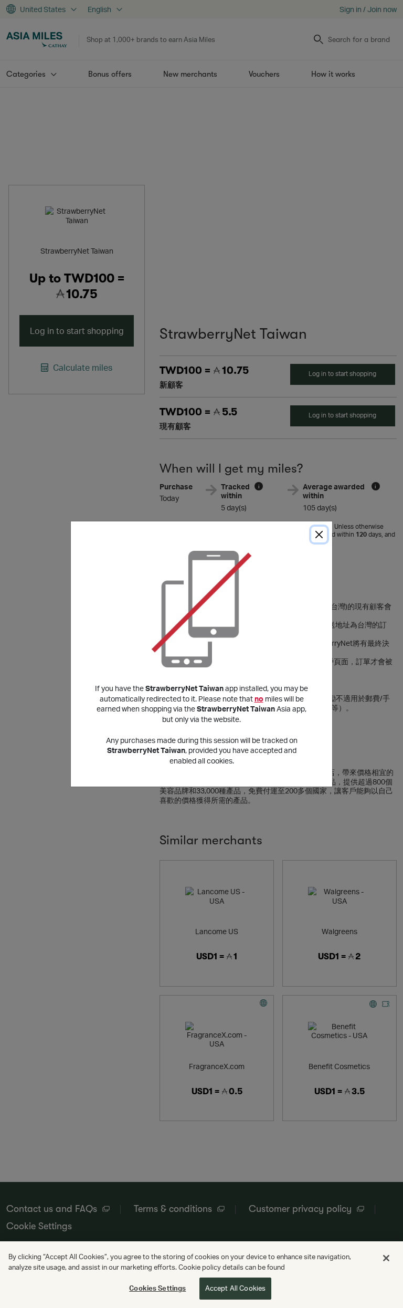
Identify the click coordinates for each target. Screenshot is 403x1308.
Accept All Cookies (235, 1288)
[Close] (319, 534)
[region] (201, 1274)
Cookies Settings (157, 1288)
